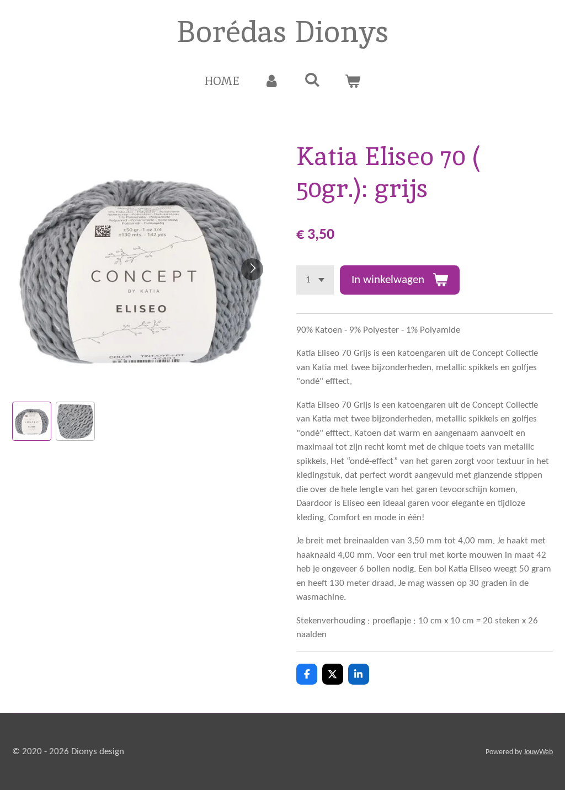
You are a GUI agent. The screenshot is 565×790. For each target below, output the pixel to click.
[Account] (271, 81)
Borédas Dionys (283, 31)
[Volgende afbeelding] (252, 269)
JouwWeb (538, 752)
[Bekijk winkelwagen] (352, 81)
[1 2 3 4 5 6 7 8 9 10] (315, 280)
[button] (31, 421)
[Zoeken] (312, 79)
